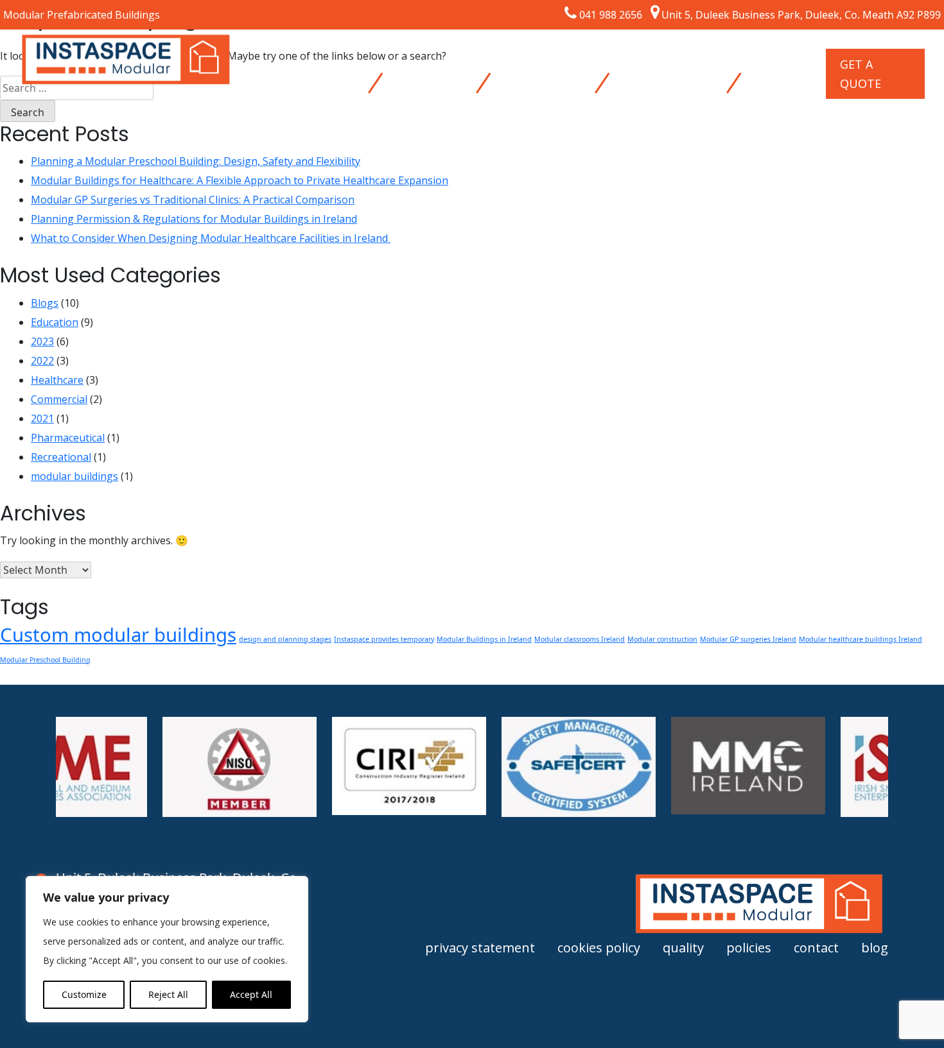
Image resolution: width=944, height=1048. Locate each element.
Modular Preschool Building (45, 659)
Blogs (44, 303)
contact (816, 947)
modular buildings (74, 476)
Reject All (168, 994)
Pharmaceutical (68, 438)
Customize (84, 994)
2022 (42, 361)
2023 (42, 341)
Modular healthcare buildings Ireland (860, 639)
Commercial (59, 399)
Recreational (61, 457)
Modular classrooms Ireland (579, 639)
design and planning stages (285, 639)
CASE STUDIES (524, 73)
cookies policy (598, 947)
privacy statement (480, 947)
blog (874, 947)
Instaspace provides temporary (384, 639)
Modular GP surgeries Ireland (748, 639)
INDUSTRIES (425, 64)
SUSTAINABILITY (664, 64)
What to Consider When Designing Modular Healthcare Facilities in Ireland (210, 238)
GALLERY (775, 64)
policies (748, 947)
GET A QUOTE (860, 73)
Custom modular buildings (118, 635)
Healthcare (57, 380)
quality (683, 947)
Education (54, 322)
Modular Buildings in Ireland (484, 639)
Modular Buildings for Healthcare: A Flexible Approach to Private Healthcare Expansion (239, 180)
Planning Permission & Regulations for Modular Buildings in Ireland (194, 219)
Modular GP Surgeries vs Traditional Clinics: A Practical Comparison (192, 200)
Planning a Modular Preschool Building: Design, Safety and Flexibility (195, 161)
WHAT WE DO (304, 73)
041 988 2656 (610, 15)
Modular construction (662, 639)
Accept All (251, 994)
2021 (42, 418)
